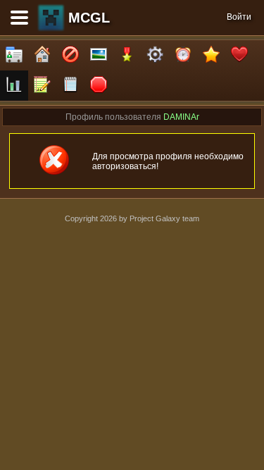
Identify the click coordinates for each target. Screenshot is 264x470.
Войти (239, 17)
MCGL (89, 17)
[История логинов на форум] (70, 85)
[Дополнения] (155, 55)
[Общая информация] (14, 55)
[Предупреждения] (98, 85)
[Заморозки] (183, 55)
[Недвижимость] (42, 55)
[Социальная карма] (14, 85)
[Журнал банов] (70, 55)
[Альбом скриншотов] (98, 55)
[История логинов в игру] (42, 85)
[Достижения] (127, 55)
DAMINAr (181, 117)
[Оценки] (211, 55)
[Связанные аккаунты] (239, 55)
